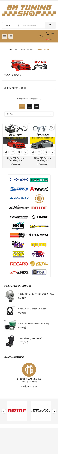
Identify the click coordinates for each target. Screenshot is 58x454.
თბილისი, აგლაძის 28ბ (29, 379)
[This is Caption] (29, 225)
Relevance (29, 114)
